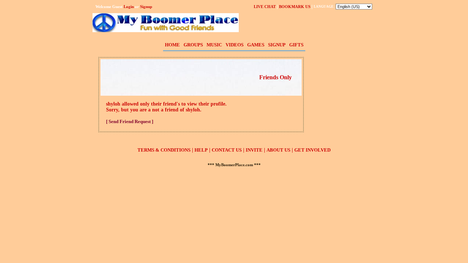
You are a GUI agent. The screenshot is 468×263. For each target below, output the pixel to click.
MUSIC (214, 44)
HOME (172, 44)
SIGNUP (277, 44)
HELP (201, 150)
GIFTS (296, 44)
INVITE (254, 150)
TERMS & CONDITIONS (163, 150)
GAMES (255, 44)
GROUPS (193, 44)
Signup (146, 7)
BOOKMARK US (294, 7)
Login (129, 7)
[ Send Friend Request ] (129, 121)
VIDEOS (235, 44)
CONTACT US (227, 150)
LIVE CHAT (265, 7)
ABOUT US (278, 150)
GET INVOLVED (312, 150)
